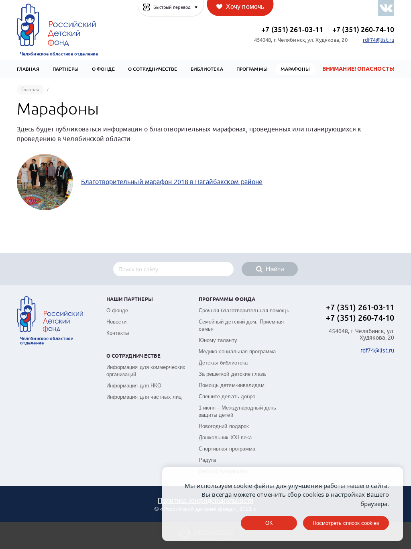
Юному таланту (218, 340)
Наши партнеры (129, 299)
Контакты (117, 333)
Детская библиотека (223, 363)
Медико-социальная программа (237, 351)
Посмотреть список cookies (346, 523)
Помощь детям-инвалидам (232, 385)
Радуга (207, 460)
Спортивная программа (227, 449)
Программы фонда (227, 299)
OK (269, 523)
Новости (116, 322)
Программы (252, 69)
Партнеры (66, 69)
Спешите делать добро (227, 396)
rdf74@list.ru (378, 40)
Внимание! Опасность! (358, 69)
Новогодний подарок (224, 426)
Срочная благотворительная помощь (244, 310)
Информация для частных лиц (144, 397)
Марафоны (295, 69)
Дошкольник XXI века (225, 437)
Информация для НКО (134, 386)
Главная (28, 69)
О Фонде (103, 69)
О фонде (117, 310)
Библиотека (207, 69)
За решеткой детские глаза (232, 374)
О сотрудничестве (152, 69)
